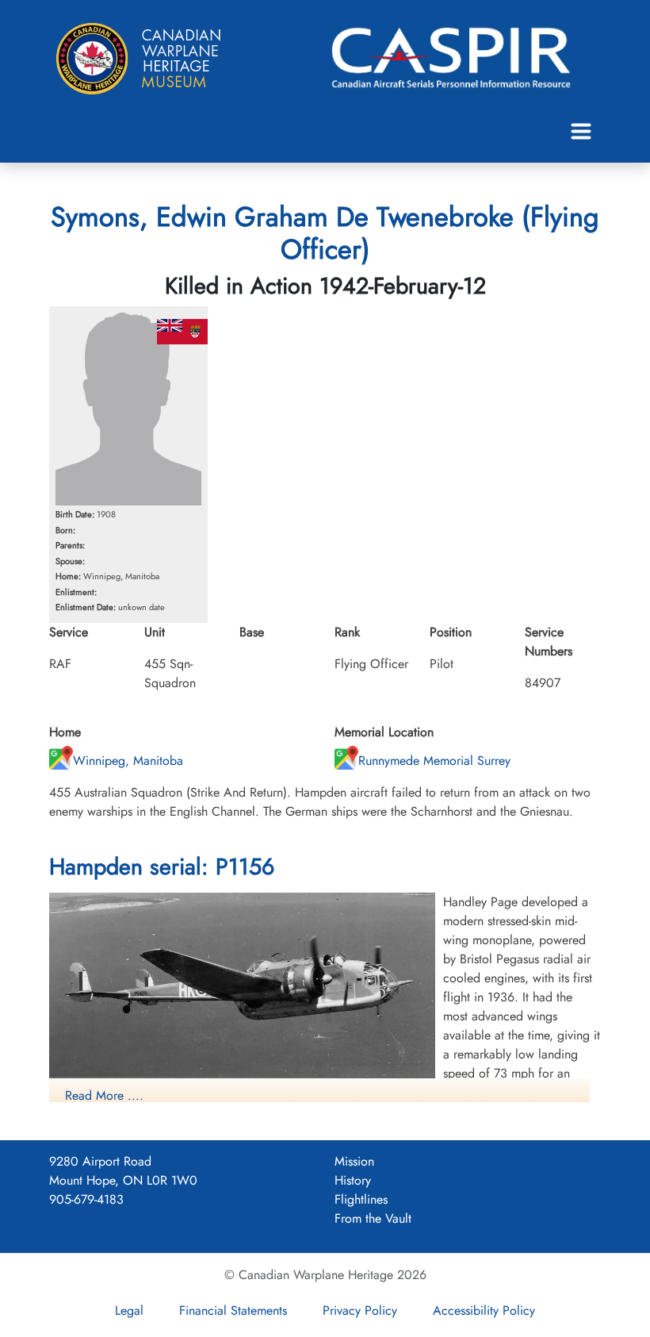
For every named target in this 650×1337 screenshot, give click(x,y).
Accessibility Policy (484, 1310)
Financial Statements (233, 1310)
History (353, 1180)
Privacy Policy (360, 1310)
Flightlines (361, 1199)
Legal (129, 1310)
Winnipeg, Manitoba (128, 760)
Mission (354, 1161)
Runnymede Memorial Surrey (434, 760)
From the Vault (373, 1218)
